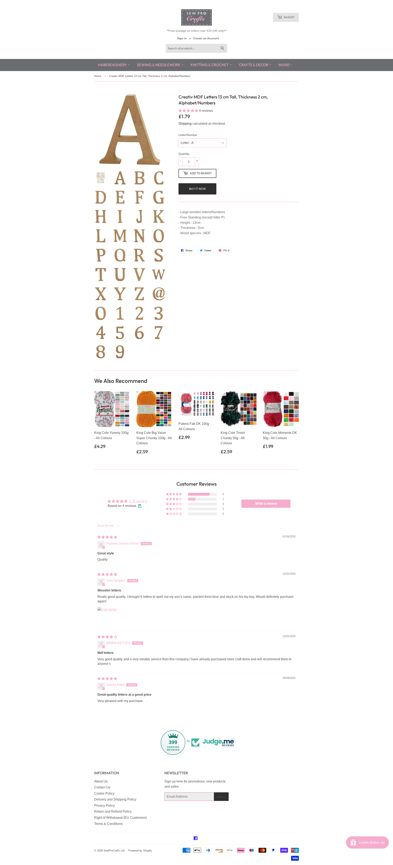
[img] (107, 537)
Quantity (183, 153)
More (284, 65)
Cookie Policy (104, 793)
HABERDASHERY (113, 64)
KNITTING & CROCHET (210, 64)
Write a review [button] (266, 503)
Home (97, 76)
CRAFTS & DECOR (254, 64)
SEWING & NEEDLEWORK (159, 64)
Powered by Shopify (140, 850)
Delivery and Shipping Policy (115, 799)
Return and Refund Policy (113, 811)
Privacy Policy (104, 805)
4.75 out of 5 (138, 501)
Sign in (182, 38)
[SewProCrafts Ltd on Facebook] (195, 838)
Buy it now (197, 189)
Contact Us (102, 787)
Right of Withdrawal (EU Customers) (120, 817)
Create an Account (206, 38)
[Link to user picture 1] (107, 617)
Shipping (185, 123)
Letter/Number (187, 135)
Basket (289, 17)
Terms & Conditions (108, 823)
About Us (101, 781)
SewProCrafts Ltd (114, 850)
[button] (188, 110)
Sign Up (221, 796)
